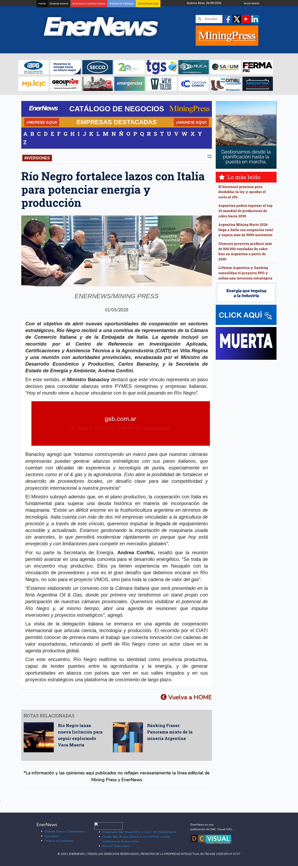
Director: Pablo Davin (116, 846)
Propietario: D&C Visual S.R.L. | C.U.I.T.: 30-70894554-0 (139, 832)
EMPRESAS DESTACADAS (116, 122)
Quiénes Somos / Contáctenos (65, 831)
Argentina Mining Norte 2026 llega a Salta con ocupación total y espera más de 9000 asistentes (245, 229)
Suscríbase (52, 836)
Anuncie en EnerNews (59, 841)
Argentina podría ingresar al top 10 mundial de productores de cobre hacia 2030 (245, 210)
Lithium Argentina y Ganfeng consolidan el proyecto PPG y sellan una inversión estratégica (245, 272)
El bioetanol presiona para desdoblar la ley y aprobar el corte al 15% (242, 192)
